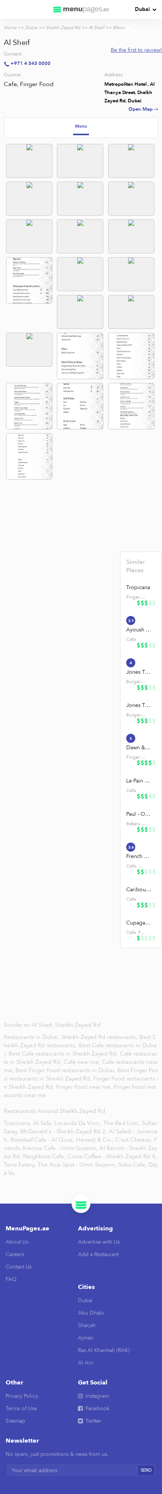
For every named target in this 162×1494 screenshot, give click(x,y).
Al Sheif (96, 28)
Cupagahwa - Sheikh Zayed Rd (138, 922)
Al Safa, (42, 1123)
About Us (17, 1242)
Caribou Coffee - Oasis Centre (138, 889)
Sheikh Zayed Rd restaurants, (100, 1037)
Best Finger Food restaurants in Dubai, (65, 1070)
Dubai (142, 9)
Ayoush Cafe (138, 629)
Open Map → (143, 109)
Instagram (97, 1396)
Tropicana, (17, 1123)
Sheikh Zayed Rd (63, 28)
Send (146, 1470)
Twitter (93, 1421)
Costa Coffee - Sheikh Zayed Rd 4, (112, 1156)
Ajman (85, 1337)
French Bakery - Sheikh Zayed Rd (138, 856)
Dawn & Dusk (138, 747)
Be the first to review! (136, 50)
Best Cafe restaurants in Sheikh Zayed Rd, (64, 1053)
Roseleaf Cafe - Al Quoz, (42, 1140)
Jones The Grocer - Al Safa (138, 705)
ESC (129, 41)
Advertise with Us (99, 1242)
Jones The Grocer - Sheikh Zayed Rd (138, 672)
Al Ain (85, 1362)
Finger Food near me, (84, 1087)
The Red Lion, (121, 1123)
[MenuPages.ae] (81, 9)
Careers (15, 1254)
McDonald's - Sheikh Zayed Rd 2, (63, 1131)
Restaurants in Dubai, (32, 1037)
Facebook (97, 1408)
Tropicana (138, 587)
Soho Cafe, (132, 1164)
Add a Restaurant (98, 1254)
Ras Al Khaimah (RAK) (104, 1350)
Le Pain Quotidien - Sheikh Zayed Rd (138, 780)
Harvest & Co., (94, 1140)
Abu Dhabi (91, 1313)
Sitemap (15, 1421)
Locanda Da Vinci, (77, 1123)
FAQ (11, 1279)
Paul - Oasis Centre (138, 814)
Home (10, 28)
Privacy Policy (22, 1396)
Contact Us (19, 1266)
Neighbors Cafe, (44, 1156)
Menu (81, 126)
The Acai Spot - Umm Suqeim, (77, 1164)
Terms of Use (21, 1408)
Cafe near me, (83, 1062)
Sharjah (87, 1325)
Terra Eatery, (20, 1164)
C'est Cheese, (133, 1140)
